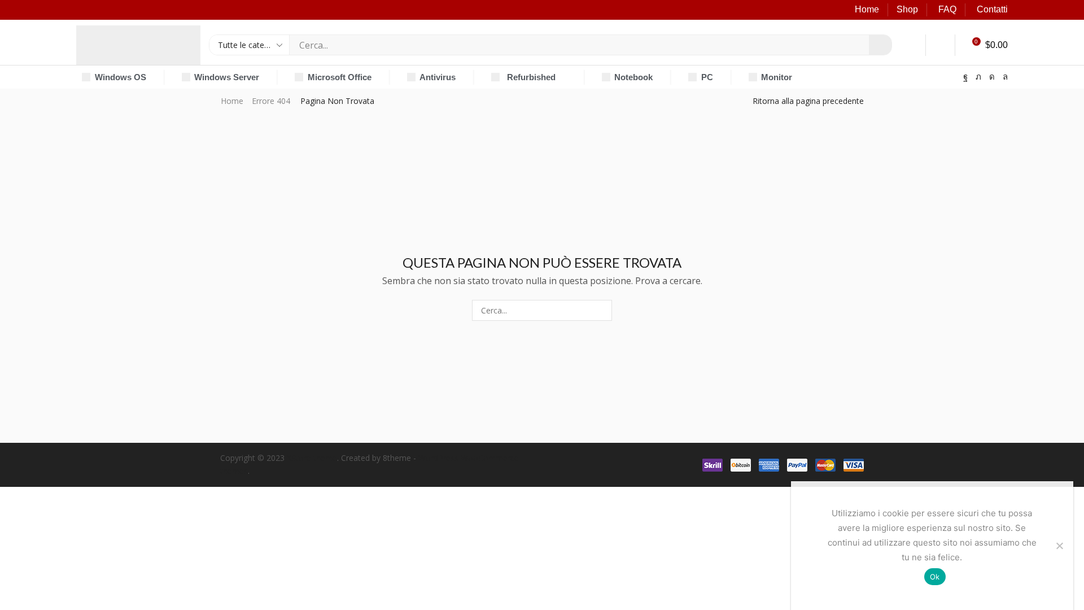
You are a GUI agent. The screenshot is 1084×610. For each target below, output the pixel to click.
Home (867, 9)
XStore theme (312, 457)
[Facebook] (965, 77)
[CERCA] (601, 310)
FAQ (947, 9)
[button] (911, 45)
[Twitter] (978, 77)
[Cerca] (880, 45)
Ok (935, 576)
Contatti (992, 9)
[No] (1059, 545)
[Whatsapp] (1005, 77)
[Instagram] (992, 77)
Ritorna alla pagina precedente (808, 100)
